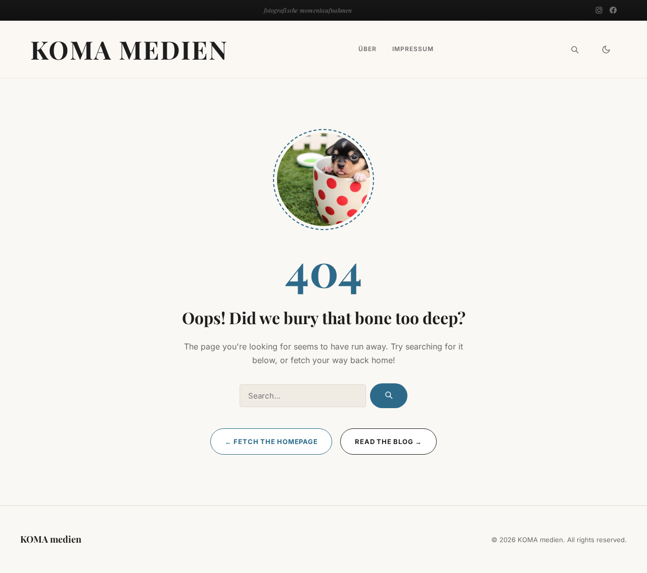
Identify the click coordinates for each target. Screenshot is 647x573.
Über (367, 49)
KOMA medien (129, 49)
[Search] (574, 49)
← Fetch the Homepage (271, 441)
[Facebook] (613, 10)
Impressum (413, 49)
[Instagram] (599, 10)
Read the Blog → (388, 441)
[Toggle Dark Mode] (606, 49)
